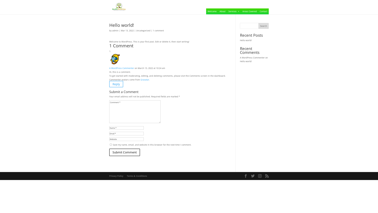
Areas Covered (249, 11)
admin (115, 30)
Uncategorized (143, 30)
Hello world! (246, 40)
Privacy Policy (116, 176)
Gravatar (145, 79)
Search (263, 26)
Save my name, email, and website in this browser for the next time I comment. (152, 144)
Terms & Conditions (137, 176)
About (222, 11)
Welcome (212, 11)
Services (232, 11)
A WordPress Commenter (121, 68)
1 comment (158, 30)
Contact (263, 11)
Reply (116, 84)
